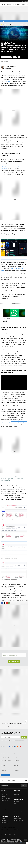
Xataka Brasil (4, 831)
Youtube (12, 746)
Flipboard (16, 57)
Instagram (15, 746)
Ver (14, 661)
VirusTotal (4, 488)
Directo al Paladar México (6, 834)
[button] (10, 66)
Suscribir (23, 737)
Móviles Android (5, 757)
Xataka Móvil (4, 794)
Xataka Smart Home (5, 798)
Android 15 (16, 770)
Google (16, 765)
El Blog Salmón (17, 818)
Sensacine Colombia (18, 832)
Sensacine (16, 801)
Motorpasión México (18, 834)
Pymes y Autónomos (18, 820)
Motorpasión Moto (18, 811)
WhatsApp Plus (8, 81)
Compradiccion (4, 822)
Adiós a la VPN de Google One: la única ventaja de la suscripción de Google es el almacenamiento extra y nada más (14, 723)
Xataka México (4, 829)
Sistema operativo (5, 763)
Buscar (26, 780)
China (17, 24)
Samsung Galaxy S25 (15, 727)
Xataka (2, 792)
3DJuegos (16, 792)
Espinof (16, 803)
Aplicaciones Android (11, 600)
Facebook (11, 57)
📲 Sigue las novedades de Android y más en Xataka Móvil (13, 21)
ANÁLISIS (3, 4)
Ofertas (16, 768)
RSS (18, 746)
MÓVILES (9, 4)
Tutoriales (16, 760)
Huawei (3, 765)
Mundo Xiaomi (4, 800)
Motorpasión (17, 810)
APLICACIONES (16, 4)
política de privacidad (19, 740)
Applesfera (3, 796)
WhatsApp (20, 600)
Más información (21, 842)
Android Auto (4, 770)
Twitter (14, 57)
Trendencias (4, 818)
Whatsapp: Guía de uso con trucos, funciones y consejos (14, 320)
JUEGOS (23, 4)
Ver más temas (5, 774)
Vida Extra (16, 794)
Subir (23, 785)
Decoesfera (3, 820)
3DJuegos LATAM (17, 829)
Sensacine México (18, 831)
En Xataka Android (6, 318)
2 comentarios (6, 56)
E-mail (19, 57)
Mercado (16, 763)
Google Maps (11, 24)
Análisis (16, 757)
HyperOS (4, 24)
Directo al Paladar (5, 810)
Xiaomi (2, 768)
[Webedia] (25, 1)
